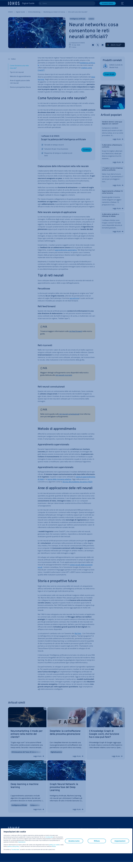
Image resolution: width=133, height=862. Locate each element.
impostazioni (21, 842)
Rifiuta (54, 846)
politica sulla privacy (13, 846)
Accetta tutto (49, 837)
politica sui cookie (54, 845)
